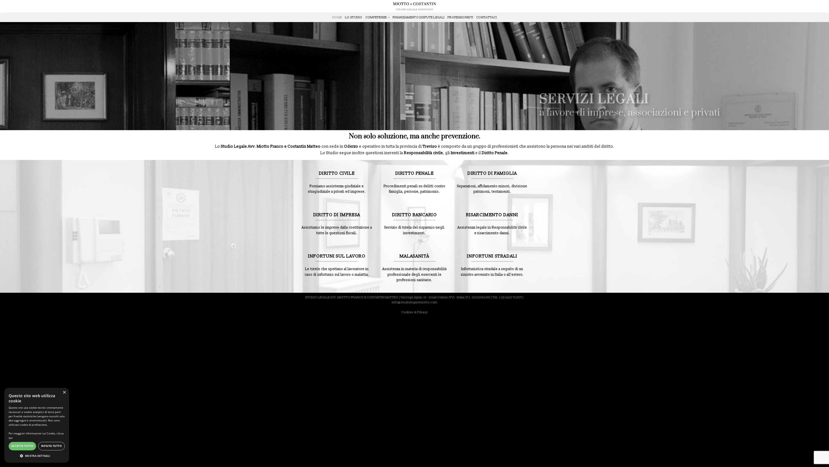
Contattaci (486, 17)
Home (337, 17)
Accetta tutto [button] (22, 446)
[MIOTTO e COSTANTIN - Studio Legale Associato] (414, 6)
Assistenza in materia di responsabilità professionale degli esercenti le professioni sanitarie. (414, 274)
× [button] (64, 392)
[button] (37, 455)
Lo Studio (353, 17)
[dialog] (36, 425)
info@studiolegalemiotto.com (414, 302)
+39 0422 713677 (510, 297)
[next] (807, 76)
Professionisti (460, 17)
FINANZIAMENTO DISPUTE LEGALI (419, 17)
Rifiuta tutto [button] (51, 446)
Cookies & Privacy (414, 312)
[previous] (22, 76)
